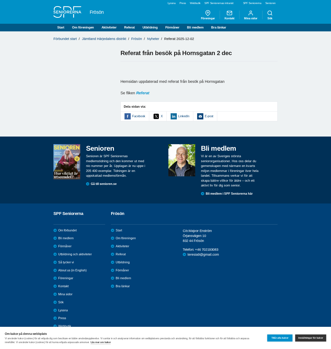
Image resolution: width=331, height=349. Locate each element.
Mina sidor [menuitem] (250, 18)
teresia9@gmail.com (203, 254)
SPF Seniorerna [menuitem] (252, 3)
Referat (129, 27)
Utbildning (150, 27)
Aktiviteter (109, 27)
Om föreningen (83, 27)
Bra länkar (218, 27)
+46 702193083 (206, 249)
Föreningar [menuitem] (208, 18)
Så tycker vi (66, 262)
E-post (209, 116)
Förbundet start (65, 39)
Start (60, 27)
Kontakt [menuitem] (229, 18)
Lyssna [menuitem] (172, 3)
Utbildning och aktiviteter (75, 254)
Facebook (138, 116)
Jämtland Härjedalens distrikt (104, 39)
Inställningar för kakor (310, 338)
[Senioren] (66, 161)
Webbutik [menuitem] (195, 3)
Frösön (136, 39)
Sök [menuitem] (269, 18)
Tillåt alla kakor (279, 338)
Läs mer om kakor (101, 342)
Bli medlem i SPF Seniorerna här (229, 193)
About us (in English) (72, 270)
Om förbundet (67, 230)
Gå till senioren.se (104, 183)
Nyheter (153, 39)
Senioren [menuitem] (270, 3)
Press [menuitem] (182, 3)
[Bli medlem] (181, 160)
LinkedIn (183, 116)
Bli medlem (195, 27)
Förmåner (172, 27)
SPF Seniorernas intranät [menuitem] (219, 3)
